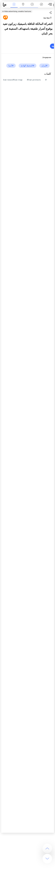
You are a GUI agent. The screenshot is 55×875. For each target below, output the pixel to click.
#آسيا (11, 65)
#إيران (44, 65)
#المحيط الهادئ (27, 65)
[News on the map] (5, 4)
